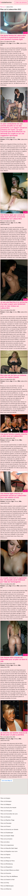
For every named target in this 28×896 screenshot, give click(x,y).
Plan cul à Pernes (5, 857)
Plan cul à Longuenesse (7, 845)
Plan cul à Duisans (6, 817)
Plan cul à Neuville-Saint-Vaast (9, 848)
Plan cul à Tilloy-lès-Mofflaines (9, 876)
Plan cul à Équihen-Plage (7, 820)
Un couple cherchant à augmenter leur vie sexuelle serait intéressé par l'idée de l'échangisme (13, 580)
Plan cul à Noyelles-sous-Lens (9, 851)
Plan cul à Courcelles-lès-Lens (9, 814)
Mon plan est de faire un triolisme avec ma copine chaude (13, 376)
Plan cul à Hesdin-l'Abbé (7, 835)
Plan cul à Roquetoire (6, 867)
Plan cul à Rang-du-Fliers (8, 860)
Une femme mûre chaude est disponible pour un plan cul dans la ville (13, 659)
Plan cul (2, 7)
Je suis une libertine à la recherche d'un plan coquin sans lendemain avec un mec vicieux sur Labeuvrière (13, 305)
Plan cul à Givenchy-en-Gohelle (9, 829)
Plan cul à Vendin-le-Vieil (7, 879)
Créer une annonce (21, 2)
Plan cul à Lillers (5, 842)
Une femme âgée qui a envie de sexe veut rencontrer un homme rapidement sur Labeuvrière (12, 217)
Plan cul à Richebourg (7, 864)
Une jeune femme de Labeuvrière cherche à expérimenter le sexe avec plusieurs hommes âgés (13, 37)
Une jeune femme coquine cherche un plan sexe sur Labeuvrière (13, 435)
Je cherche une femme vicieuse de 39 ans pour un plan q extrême (13, 734)
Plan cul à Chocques (6, 810)
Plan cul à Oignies (5, 854)
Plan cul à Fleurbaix (6, 823)
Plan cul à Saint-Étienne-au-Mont (10, 870)
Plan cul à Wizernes (6, 889)
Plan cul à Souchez (6, 873)
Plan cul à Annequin (6, 801)
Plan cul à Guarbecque (7, 832)
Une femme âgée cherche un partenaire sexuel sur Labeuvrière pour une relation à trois (13, 495)
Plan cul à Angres (5, 798)
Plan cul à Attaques (6, 804)
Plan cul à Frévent (5, 826)
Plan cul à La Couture (6, 839)
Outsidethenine (6, 2)
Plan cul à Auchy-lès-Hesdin (8, 807)
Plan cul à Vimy (5, 882)
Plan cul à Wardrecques (7, 886)
